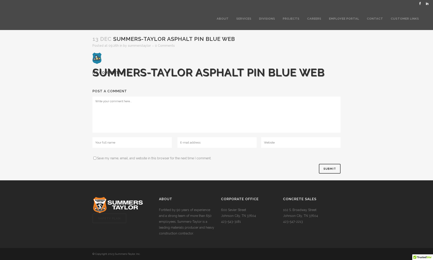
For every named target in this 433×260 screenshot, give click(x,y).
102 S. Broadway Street (299, 210)
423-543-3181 (231, 221)
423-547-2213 (293, 221)
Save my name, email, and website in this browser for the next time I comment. (154, 158)
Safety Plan (109, 218)
